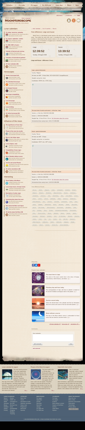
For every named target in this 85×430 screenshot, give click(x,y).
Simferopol (42, 216)
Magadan (40, 204)
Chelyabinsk (35, 195)
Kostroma (50, 201)
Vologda (72, 221)
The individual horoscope (13, 81)
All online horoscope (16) (13, 113)
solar (16, 143)
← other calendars (36, 28)
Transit (22, 399)
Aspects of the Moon (57, 405)
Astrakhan (67, 189)
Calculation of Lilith (25, 401)
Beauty (5, 405)
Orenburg (39, 210)
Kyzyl (76, 201)
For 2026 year (46, 5)
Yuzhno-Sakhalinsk (64, 224)
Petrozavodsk (73, 210)
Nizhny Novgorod (51, 207)
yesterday (20, 32)
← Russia (53, 28)
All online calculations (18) (13, 169)
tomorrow (14, 32)
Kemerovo (65, 198)
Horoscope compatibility (12, 94)
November (39, 403)
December (39, 405)
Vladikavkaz (45, 221)
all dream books (21, 186)
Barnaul (74, 189)
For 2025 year (40, 410)
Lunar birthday (10, 107)
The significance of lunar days (14, 124)
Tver (50, 219)
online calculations (45, 9)
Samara (62, 213)
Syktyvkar (77, 216)
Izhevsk (46, 198)
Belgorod (35, 192)
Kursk (71, 201)
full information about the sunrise (60, 118)
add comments (37, 344)
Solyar (22, 405)
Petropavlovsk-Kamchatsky (61, 210)
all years (16, 45)
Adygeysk (47, 189)
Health (5, 401)
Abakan (40, 189)
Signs (77, 5)
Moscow (34, 189)
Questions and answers (74, 401)
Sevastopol (35, 216)
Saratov (74, 213)
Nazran (34, 207)
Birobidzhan (48, 192)
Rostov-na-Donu (41, 213)
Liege (78, 15)
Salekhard (56, 213)
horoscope (26, 9)
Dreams (12, 398)
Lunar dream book (11, 186)
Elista (62, 195)
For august (34, 5)
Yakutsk (41, 224)
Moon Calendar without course (14, 156)
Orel (34, 210)
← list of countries (46, 28)
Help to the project (73, 409)
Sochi (55, 216)
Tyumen (55, 219)
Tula (45, 219)
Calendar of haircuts (11, 51)
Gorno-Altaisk (69, 195)
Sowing (5, 408)
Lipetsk (34, 204)
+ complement (68, 15)
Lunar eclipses (10, 143)
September (39, 399)
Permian (51, 210)
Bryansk (66, 192)
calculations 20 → (75, 324)
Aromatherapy (13, 408)
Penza (45, 210)
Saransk (68, 213)
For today (22, 5)
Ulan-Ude (65, 219)
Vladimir (52, 221)
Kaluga (59, 198)
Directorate (23, 408)
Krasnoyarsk (64, 201)
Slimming (6, 403)
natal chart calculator (35, 9)
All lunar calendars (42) (12, 64)
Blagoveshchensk (57, 192)
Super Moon (55, 408)
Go (68, 278)
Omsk (74, 207)
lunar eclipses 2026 (67, 9)
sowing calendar (9, 9)
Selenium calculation (26, 403)
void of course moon (56, 9)
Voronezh (35, 224)
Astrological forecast (11, 88)
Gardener (6, 406)
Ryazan (49, 213)
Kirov (44, 201)
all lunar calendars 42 (55, 324)
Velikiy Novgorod (36, 221)
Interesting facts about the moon (15, 199)
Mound (54, 204)
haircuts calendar (18, 9)
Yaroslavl (47, 224)
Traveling (12, 413)
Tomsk (40, 219)
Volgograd (66, 221)
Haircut (5, 398)
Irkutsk (34, 198)
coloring (22, 51)
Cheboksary (73, 192)
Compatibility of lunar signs (13, 150)
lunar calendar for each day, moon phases (17, 23)
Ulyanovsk (72, 219)
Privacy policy (72, 406)
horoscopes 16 (65, 324)
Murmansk (61, 204)
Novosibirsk (68, 207)
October (39, 401)
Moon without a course (58, 403)
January (39, 406)
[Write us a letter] (79, 20)
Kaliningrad (52, 198)
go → (26, 390)
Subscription (71, 403)
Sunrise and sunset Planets (13, 162)
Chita (49, 195)
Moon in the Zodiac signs (13, 137)
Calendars (9, 5)
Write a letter (71, 399)
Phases (69, 5)
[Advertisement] (56, 246)
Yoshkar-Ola (54, 224)
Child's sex (13, 399)
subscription (59, 15)
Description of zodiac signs (13, 193)
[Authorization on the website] (69, 20)
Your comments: (37, 333)
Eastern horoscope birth (12, 75)
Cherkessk (43, 195)
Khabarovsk (72, 198)
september (15, 38)
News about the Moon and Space (15, 205)
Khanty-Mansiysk (36, 201)
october (21, 38)
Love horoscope (10, 100)
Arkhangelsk (60, 189)
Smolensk (49, 216)
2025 (12, 45)
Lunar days (59, 5)
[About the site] (74, 20)
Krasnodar (56, 201)
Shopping (12, 410)
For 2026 (8, 45)
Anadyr (53, 189)
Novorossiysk (60, 207)
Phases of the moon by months (14, 131)
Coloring (6, 399)
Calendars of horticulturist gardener (15, 57)
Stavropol (70, 216)
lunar (25, 405)
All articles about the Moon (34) (14, 212)
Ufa (60, 219)
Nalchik (67, 204)
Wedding (12, 412)
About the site (72, 398)
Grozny (76, 195)
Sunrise (54, 406)
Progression (24, 406)
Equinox (54, 410)
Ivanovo (40, 198)
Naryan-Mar (74, 204)
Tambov (34, 219)
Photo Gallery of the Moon (13, 180)
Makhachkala (48, 204)
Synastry (23, 410)
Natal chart (23, 398)
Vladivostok (58, 221)
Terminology (71, 405)
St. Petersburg (62, 216)
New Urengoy (41, 207)
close (71, 344)
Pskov (34, 213)
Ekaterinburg (55, 195)
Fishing (6, 410)
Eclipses (54, 401)
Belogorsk (41, 192)
